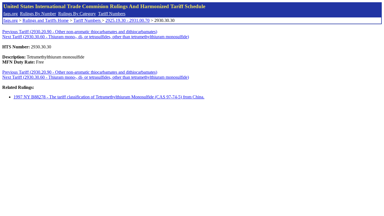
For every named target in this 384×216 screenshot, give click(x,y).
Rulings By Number (38, 13)
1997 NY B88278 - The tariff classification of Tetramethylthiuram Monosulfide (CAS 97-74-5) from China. (108, 96)
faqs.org (10, 13)
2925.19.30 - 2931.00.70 (127, 20)
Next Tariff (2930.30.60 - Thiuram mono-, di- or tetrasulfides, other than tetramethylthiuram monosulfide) (95, 36)
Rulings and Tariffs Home (45, 20)
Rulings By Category (77, 13)
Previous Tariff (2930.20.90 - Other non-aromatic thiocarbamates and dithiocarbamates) (79, 31)
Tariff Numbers (111, 13)
